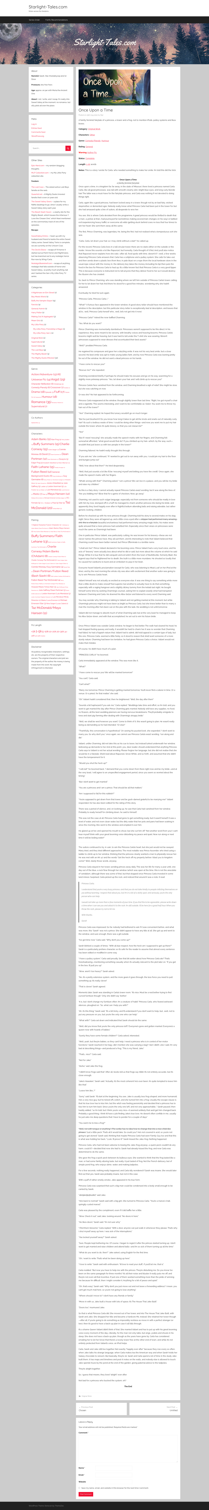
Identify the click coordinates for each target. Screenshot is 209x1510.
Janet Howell (41, 483)
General (89, 146)
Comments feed (38, 132)
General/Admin (38, 308)
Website (82, 1482)
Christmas (58, 384)
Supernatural (36, 342)
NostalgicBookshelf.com (41, 263)
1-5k (88, 164)
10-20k (52, 631)
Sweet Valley (36, 346)
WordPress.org (37, 136)
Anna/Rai (53, 531)
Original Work (94, 129)
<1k (33, 631)
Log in (34, 124)
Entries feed (36, 128)
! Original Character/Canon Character (46, 525)
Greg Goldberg (58, 476)
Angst (58, 379)
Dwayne (63, 459)
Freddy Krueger (60, 467)
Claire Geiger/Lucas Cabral (47, 563)
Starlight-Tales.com (48, 6)
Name (82, 1468)
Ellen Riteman (64, 463)
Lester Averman (56, 486)
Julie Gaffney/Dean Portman (52, 590)
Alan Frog (56, 439)
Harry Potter (36, 312)
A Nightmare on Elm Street (42, 292)
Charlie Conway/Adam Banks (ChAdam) (45, 551)
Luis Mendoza (54, 490)
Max (45, 494)
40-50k (37, 636)
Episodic (49, 392)
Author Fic (92, 152)
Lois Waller (42, 490)
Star (101, 115)
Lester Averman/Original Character (41, 597)
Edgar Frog (37, 463)
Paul (55, 503)
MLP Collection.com (40, 173)
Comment (83, 1433)
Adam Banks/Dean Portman (39, 528)
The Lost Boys (37, 350)
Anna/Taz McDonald (63, 531)
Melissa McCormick (37, 498)
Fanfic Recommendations (57, 20)
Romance (41, 402)
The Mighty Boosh (39, 354)
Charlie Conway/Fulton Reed (57, 556)
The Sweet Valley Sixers (41, 201)
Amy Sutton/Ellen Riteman (42, 531)
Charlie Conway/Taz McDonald (44, 560)
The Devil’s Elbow (38, 250)
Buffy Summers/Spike (55, 542)
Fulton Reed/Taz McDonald (45, 580)
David (46, 454)
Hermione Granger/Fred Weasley (55, 583)
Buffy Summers (46, 444)
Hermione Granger (59, 479)
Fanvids (34, 304)
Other (92, 135)
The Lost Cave (37, 187)
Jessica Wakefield (55, 483)
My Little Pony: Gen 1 (42, 333)
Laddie (44, 486)
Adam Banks (41, 439)
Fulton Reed (41, 471)
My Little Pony (37, 324)
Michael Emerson (51, 498)
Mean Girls (35, 320)
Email (82, 1475)
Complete (90, 158)
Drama (38, 391)
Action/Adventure (44, 374)
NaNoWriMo (35, 422)
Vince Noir (57, 508)
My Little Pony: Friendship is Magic (48, 329)
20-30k (60, 631)
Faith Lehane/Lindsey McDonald (60, 576)
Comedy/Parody (92, 141)
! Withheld (65, 525)
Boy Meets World (38, 297)
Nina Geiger (62, 498)
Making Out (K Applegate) (42, 316)
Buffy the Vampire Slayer (41, 301)
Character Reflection (42, 384)
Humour (105, 141)
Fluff (59, 391)
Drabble (67, 387)
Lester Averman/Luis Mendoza (56, 593)
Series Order (34, 20)
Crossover (57, 387)
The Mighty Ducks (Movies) (42, 358)
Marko (37, 494)
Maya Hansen (59, 493)
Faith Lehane (42, 467)
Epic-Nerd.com (37, 165)
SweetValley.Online (39, 236)
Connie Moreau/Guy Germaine (47, 567)
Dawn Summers (56, 454)
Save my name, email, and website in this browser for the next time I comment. (115, 1488)
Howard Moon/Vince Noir (43, 587)
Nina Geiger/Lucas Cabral (57, 603)
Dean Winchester (52, 459)
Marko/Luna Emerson (50, 600)
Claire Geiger (53, 449)
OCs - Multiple (46, 503)
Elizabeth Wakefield (50, 463)
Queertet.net (36, 194)
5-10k (45, 631)
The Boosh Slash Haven (41, 212)
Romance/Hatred (57, 402)
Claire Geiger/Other (62, 563)
